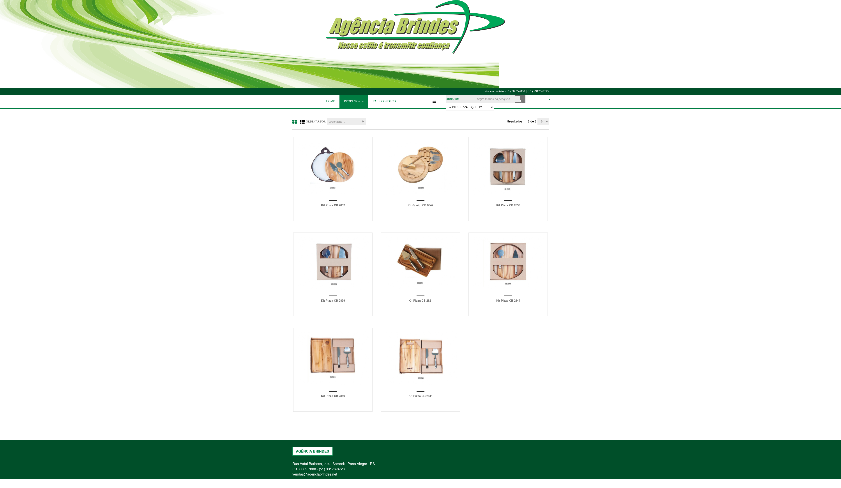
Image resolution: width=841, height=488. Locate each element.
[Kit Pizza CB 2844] (508, 263)
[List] (302, 121)
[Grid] (294, 121)
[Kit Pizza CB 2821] (420, 263)
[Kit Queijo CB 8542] (420, 168)
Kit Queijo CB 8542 (420, 205)
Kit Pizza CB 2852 (333, 205)
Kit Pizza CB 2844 (508, 300)
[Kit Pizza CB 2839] (333, 263)
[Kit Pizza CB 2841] (420, 358)
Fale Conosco (384, 101)
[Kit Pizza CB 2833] (508, 168)
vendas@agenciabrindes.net (314, 474)
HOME (330, 101)
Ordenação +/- (337, 121)
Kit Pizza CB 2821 (421, 300)
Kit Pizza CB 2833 (508, 205)
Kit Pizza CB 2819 (333, 396)
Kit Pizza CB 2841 (421, 396)
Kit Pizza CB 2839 (333, 300)
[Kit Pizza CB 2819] (333, 358)
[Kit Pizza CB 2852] (333, 168)
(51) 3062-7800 (515, 91)
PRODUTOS (352, 101)
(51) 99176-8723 (538, 91)
